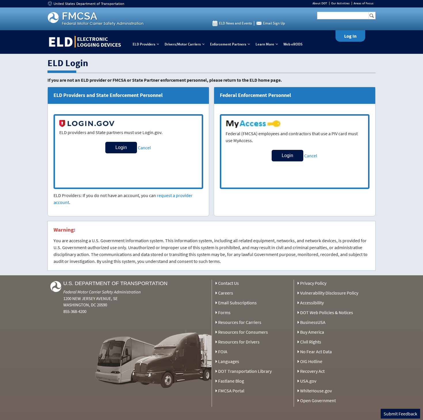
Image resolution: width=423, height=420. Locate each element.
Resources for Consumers (243, 332)
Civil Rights (310, 342)
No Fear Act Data (316, 351)
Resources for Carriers (239, 322)
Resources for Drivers (239, 342)
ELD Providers (147, 44)
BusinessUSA (312, 322)
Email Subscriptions (237, 303)
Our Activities (340, 3)
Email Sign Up (274, 23)
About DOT (320, 3)
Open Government (318, 400)
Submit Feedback (400, 414)
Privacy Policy (313, 283)
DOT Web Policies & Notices (326, 312)
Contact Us (228, 283)
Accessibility (312, 303)
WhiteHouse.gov (316, 391)
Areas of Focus (364, 3)
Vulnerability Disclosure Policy (329, 293)
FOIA (222, 351)
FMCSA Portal (231, 391)
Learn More (268, 44)
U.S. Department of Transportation (115, 283)
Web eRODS (292, 44)
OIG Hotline (311, 361)
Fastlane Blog (231, 381)
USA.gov (308, 381)
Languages (228, 361)
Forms (224, 312)
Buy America (312, 332)
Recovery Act (312, 371)
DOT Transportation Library (245, 371)
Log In (350, 36)
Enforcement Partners (231, 44)
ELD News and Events (235, 23)
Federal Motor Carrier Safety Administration (102, 292)
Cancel (144, 147)
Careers (225, 293)
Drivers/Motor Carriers (186, 44)
